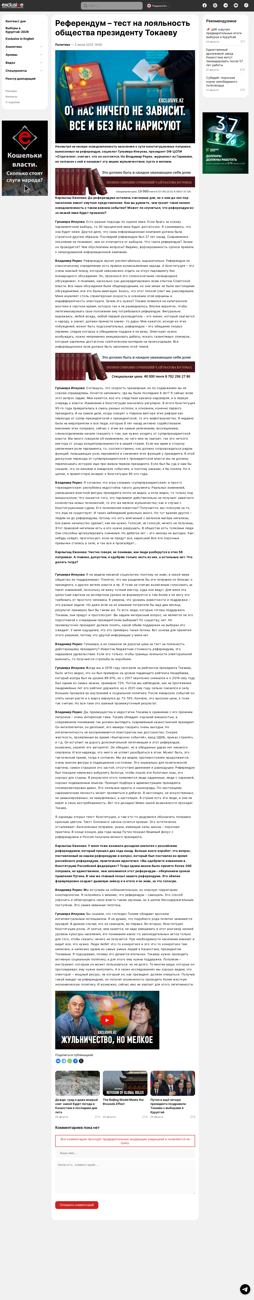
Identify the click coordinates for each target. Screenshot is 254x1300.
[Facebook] (204, 6)
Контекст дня (16, 21)
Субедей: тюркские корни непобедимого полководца (221, 81)
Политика (62, 44)
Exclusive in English (20, 39)
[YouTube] (236, 6)
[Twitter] (81, 1061)
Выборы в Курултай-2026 (17, 30)
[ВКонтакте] (58, 1061)
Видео (10, 62)
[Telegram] (226, 6)
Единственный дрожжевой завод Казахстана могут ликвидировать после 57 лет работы (224, 57)
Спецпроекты (16, 70)
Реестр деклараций (21, 78)
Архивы (11, 54)
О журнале (13, 102)
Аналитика (14, 46)
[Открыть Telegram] (245, 1289)
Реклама (11, 91)
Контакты (11, 96)
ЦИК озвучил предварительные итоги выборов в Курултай (224, 33)
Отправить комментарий (77, 1205)
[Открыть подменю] (41, 47)
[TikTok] (246, 6)
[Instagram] (215, 6)
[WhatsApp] (69, 1061)
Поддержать (159, 5)
